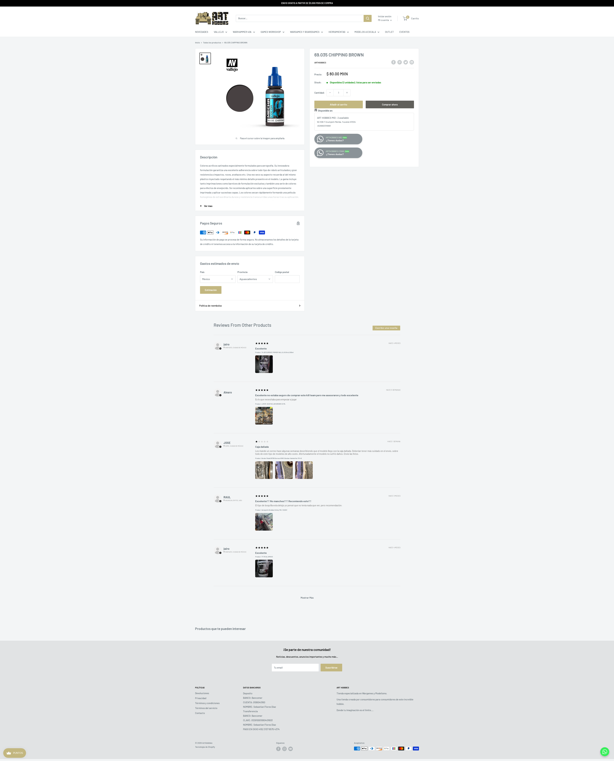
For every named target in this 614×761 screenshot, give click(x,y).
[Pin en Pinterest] (399, 62)
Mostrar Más (307, 597)
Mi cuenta (383, 19)
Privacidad (200, 698)
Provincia (242, 272)
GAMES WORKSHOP (271, 31)
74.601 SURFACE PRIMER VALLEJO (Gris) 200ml (277, 352)
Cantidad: (319, 92)
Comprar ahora (390, 104)
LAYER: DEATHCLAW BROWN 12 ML (273, 404)
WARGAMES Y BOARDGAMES (304, 31)
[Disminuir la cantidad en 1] (330, 92)
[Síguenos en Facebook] (278, 749)
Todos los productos (212, 42)
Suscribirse (331, 667)
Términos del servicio (206, 708)
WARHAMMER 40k (242, 31)
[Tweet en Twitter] (405, 62)
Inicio (197, 42)
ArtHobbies (320, 62)
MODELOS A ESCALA (365, 31)
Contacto (200, 713)
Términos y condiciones (207, 703)
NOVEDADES (201, 31)
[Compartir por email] (411, 62)
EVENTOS (404, 31)
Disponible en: (325, 110)
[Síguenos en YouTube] (290, 749)
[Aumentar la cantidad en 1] (347, 92)
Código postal (282, 272)
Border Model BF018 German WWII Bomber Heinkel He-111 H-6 (281, 458)
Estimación (211, 289)
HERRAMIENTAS (337, 31)
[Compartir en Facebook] (393, 62)
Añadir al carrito (338, 104)
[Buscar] (368, 18)
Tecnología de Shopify (205, 747)
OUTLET (389, 31)
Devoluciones (202, 693)
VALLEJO (219, 31)
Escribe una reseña (386, 328)
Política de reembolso (210, 305)
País (202, 272)
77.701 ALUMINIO (267, 557)
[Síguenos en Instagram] (284, 749)
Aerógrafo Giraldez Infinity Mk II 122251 (274, 510)
